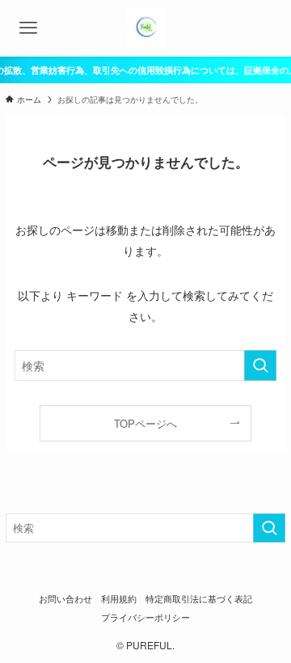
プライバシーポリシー (145, 617)
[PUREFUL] (145, 28)
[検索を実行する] (260, 366)
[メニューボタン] (28, 28)
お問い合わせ (65, 599)
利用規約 (119, 599)
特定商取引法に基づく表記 (199, 599)
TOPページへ (145, 423)
